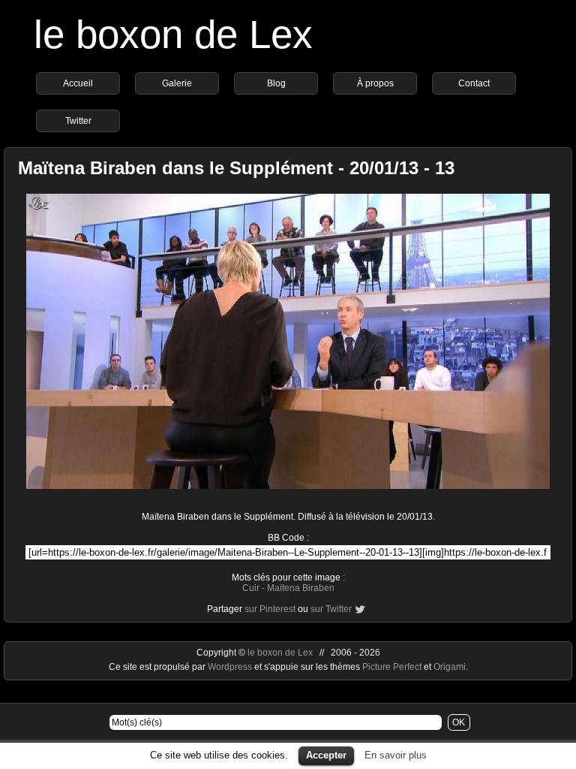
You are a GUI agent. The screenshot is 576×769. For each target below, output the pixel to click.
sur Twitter (331, 609)
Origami (450, 667)
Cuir (251, 588)
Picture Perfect (392, 667)
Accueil (78, 83)
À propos (375, 83)
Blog (276, 83)
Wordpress (231, 667)
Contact (474, 83)
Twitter (78, 121)
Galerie (177, 83)
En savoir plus (395, 755)
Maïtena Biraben (300, 588)
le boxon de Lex (173, 34)
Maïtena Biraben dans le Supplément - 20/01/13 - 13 (236, 168)
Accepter (326, 755)
